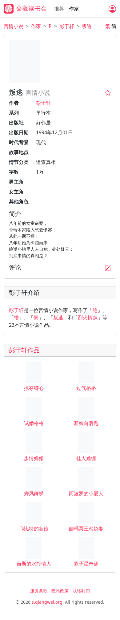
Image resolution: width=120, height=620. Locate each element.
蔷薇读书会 (31, 8)
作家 (74, 8)
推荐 (59, 8)
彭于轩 (66, 26)
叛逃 (87, 26)
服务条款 (38, 591)
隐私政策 (60, 591)
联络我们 (81, 591)
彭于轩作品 (24, 350)
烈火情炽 (88, 317)
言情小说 (13, 26)
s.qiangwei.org (47, 602)
